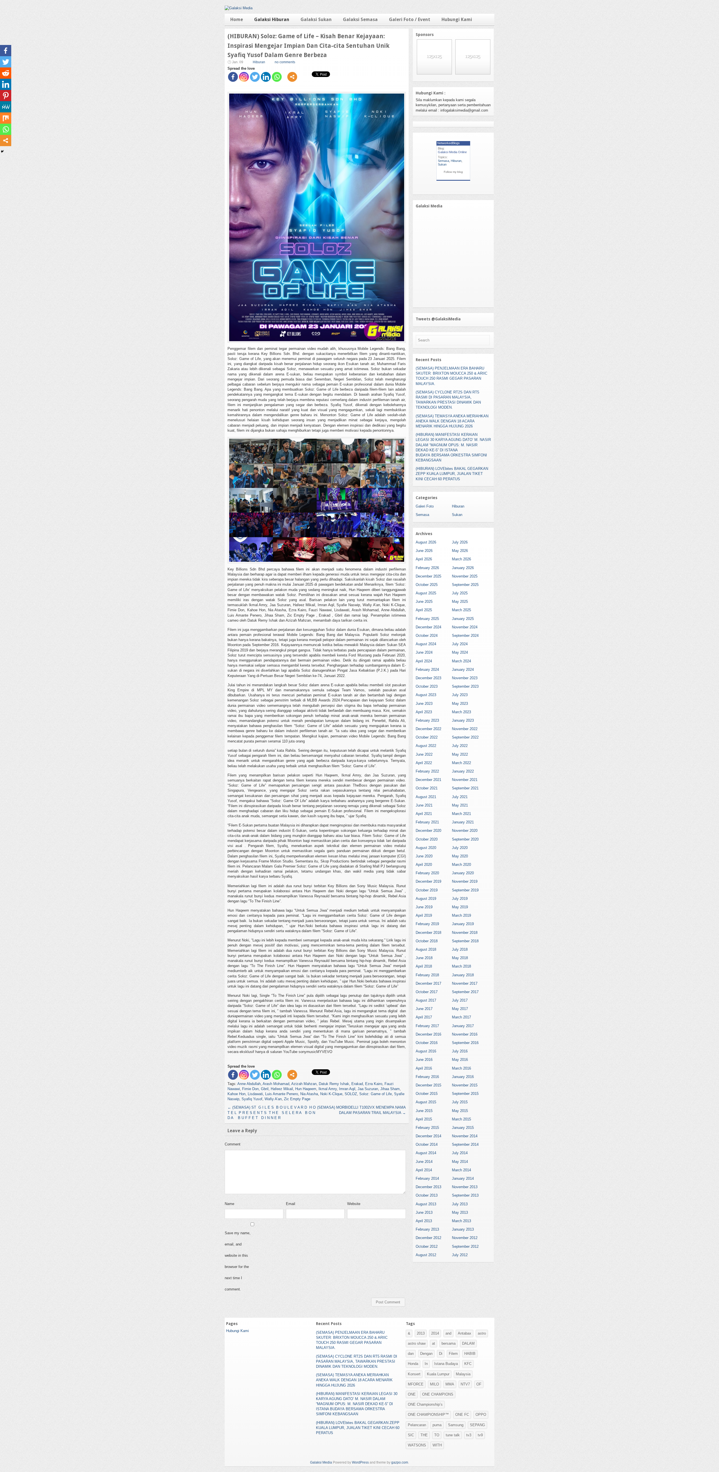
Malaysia (463, 1374)
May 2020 (460, 856)
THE (424, 1435)
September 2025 (465, 585)
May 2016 (460, 1059)
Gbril (265, 1089)
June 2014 (424, 1162)
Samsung (455, 1425)
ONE (412, 1394)
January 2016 (463, 1077)
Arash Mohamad (276, 1084)
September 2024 (465, 635)
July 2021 (460, 797)
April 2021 (424, 814)
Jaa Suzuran (368, 1089)
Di (440, 1353)
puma (437, 1425)
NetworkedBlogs (448, 143)
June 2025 (424, 601)
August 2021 (426, 797)
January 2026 (463, 568)
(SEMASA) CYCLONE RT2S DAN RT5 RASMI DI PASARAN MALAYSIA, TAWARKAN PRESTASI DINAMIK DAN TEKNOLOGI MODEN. (356, 1361)
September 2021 (465, 788)
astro (482, 1333)
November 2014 (464, 1136)
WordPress (360, 1462)
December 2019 (428, 881)
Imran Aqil (347, 1089)
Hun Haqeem (305, 1089)
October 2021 (427, 788)
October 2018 (427, 941)
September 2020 (465, 839)
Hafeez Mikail (282, 1089)
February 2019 (427, 924)
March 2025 (461, 610)
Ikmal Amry (327, 1089)
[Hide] (2, 151)
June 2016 (424, 1059)
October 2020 (427, 839)
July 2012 (460, 1255)
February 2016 (427, 1077)
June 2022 (424, 754)
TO (436, 1435)
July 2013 (460, 1204)
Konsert (414, 1374)
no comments (285, 62)
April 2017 (424, 1017)
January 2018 (463, 975)
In (426, 1364)
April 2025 (424, 610)
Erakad (357, 1084)
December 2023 (428, 678)
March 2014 (461, 1170)
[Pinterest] (5, 95)
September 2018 (465, 941)
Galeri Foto (425, 506)
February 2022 (427, 771)
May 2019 (460, 907)
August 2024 (426, 644)
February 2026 (427, 568)
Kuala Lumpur (438, 1374)
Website (353, 1204)
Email (290, 1204)
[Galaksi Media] (238, 8)
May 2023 (460, 703)
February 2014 (427, 1178)
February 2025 (427, 619)
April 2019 (424, 915)
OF (478, 1384)
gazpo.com (399, 1462)
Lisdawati (255, 1094)
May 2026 (460, 551)
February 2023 (427, 720)
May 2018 (460, 958)
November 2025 (464, 576)
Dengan (426, 1353)
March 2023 (461, 712)
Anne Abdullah (249, 1084)
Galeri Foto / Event (409, 19)
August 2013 (426, 1204)
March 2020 (461, 864)
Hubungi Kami (457, 19)
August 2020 (426, 848)
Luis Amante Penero (281, 1094)
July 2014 (460, 1153)
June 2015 (424, 1111)
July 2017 (460, 1000)
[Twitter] (255, 77)
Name (229, 1204)
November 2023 (464, 678)
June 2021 (424, 805)
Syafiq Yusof (252, 1099)
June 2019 (424, 907)
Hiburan (259, 62)
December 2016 (428, 1034)
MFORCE (416, 1384)
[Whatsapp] (277, 77)
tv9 (480, 1435)
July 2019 (460, 898)
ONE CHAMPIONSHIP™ (428, 1414)
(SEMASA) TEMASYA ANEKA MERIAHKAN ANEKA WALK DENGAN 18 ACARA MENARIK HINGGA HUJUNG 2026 (452, 421)
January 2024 (463, 669)
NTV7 (465, 1384)
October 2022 (427, 737)
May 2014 (460, 1162)
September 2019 (465, 890)
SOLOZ (351, 1094)
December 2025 (428, 576)
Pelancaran (417, 1425)
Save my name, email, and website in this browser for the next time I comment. (238, 1261)
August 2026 (426, 542)
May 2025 (460, 601)
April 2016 (424, 1068)
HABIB (469, 1353)
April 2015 (424, 1119)
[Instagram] (244, 77)
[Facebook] (233, 77)
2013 (421, 1333)
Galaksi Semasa (360, 19)
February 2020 (427, 873)
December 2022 (428, 729)
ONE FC (462, 1414)
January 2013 (463, 1229)
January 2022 (463, 771)
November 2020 (464, 830)
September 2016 (465, 1043)
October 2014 (427, 1144)
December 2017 (428, 983)
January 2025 (463, 619)
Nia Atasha (309, 1094)
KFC (468, 1364)
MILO (434, 1384)
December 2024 (428, 627)
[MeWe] (5, 106)
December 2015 (428, 1085)
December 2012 (428, 1238)
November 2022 (464, 729)
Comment (232, 1144)
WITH (437, 1445)
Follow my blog (453, 171)
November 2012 (464, 1238)
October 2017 (427, 992)
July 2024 (460, 644)
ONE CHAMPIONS (437, 1394)
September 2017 (465, 992)
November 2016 (464, 1034)
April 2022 (424, 763)
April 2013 (424, 1221)
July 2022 (460, 746)
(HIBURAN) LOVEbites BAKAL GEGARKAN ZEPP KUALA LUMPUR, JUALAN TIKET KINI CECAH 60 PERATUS (452, 473)
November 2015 (464, 1085)
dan (411, 1353)
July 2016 (460, 1051)
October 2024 (427, 635)
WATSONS (417, 1445)
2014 (435, 1333)
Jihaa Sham (390, 1089)
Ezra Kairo (373, 1084)
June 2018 (424, 958)
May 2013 (460, 1212)
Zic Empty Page (297, 1099)
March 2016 (461, 1068)
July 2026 (460, 542)
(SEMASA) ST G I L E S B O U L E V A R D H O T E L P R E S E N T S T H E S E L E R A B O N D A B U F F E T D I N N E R (271, 1112)
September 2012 (465, 1246)
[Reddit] (5, 73)
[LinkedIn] (266, 77)
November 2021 (464, 780)
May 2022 (460, 754)
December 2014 (428, 1136)
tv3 (468, 1435)
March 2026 (461, 559)
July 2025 (460, 593)
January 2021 (463, 822)
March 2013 (461, 1221)
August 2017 (426, 1000)
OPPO (480, 1414)
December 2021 (428, 780)
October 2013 (427, 1195)
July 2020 (460, 848)
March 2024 (461, 661)
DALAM (468, 1343)
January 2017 (463, 1026)
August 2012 (426, 1255)
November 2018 (464, 932)
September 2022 (465, 737)
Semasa (443, 160)
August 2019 (426, 898)
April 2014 (424, 1170)
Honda (413, 1364)
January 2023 (463, 720)
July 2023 (460, 695)
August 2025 (426, 593)
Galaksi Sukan (316, 19)
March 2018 (461, 966)
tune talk (453, 1435)
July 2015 (460, 1102)
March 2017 (461, 1017)
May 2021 (460, 805)
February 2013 (427, 1229)
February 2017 (427, 1026)
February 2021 (427, 822)
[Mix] (5, 118)
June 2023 (424, 703)
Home (236, 19)
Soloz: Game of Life (375, 1094)
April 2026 (424, 559)
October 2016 (427, 1043)
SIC (411, 1435)
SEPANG (477, 1425)
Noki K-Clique (331, 1094)
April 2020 (424, 864)
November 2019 (464, 881)
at (433, 1343)
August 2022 (426, 746)
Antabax (464, 1333)
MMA (449, 1384)
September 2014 (465, 1144)
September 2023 (465, 686)
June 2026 (424, 551)
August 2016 (426, 1051)
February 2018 (427, 975)
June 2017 (424, 1009)
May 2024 (460, 652)
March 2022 (461, 763)
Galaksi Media (321, 1462)
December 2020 (428, 830)
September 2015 (465, 1093)
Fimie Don (250, 1089)
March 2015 (461, 1119)
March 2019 (461, 915)
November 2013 (464, 1187)
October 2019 (427, 890)
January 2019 (463, 924)
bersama (449, 1343)
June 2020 (424, 856)
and (448, 1333)
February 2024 (427, 669)
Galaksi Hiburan (271, 19)
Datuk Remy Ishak (334, 1084)
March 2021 (461, 814)
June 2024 (424, 652)
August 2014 (426, 1153)
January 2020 (463, 873)
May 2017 (460, 1009)
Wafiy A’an (273, 1099)
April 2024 (424, 661)
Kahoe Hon (236, 1094)
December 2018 (428, 932)
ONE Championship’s (425, 1404)
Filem (453, 1353)
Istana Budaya (446, 1364)
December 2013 (428, 1187)
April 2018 (424, 966)
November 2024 (464, 627)
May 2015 (460, 1111)
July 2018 (460, 949)
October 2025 (427, 585)
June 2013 (424, 1212)
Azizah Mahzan (304, 1084)
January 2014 (463, 1178)
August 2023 (426, 695)
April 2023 (424, 712)
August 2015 (426, 1102)
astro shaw (417, 1343)
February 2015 (427, 1127)
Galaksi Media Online (452, 152)
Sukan (442, 164)
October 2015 (427, 1093)
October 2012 (427, 1246)
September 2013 (465, 1195)
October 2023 (427, 686)
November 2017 (464, 983)
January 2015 (463, 1127)
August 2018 (426, 949)
